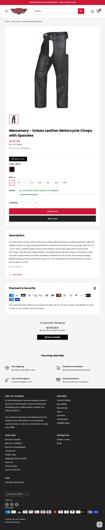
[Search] (81, 11)
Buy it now (52, 218)
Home (7, 21)
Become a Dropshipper (15, 447)
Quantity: (13, 202)
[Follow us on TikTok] (16, 504)
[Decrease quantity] (22, 202)
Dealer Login (10, 454)
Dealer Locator (63, 439)
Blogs (59, 443)
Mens (59, 411)
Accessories (62, 419)
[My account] (92, 11)
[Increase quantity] (36, 202)
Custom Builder (64, 400)
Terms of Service (12, 469)
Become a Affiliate (13, 443)
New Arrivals (62, 408)
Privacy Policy (11, 466)
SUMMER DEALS (63, 423)
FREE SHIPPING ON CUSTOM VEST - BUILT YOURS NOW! (52, 2)
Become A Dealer (13, 439)
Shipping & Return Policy (16, 458)
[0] (97, 11)
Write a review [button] (52, 337)
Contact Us (10, 451)
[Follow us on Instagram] (12, 504)
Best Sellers (62, 404)
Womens (61, 415)
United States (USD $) (15, 494)
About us (9, 462)
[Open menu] (6, 11)
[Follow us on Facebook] (7, 504)
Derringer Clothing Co (14, 482)
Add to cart (52, 211)
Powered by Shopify (12, 522)
